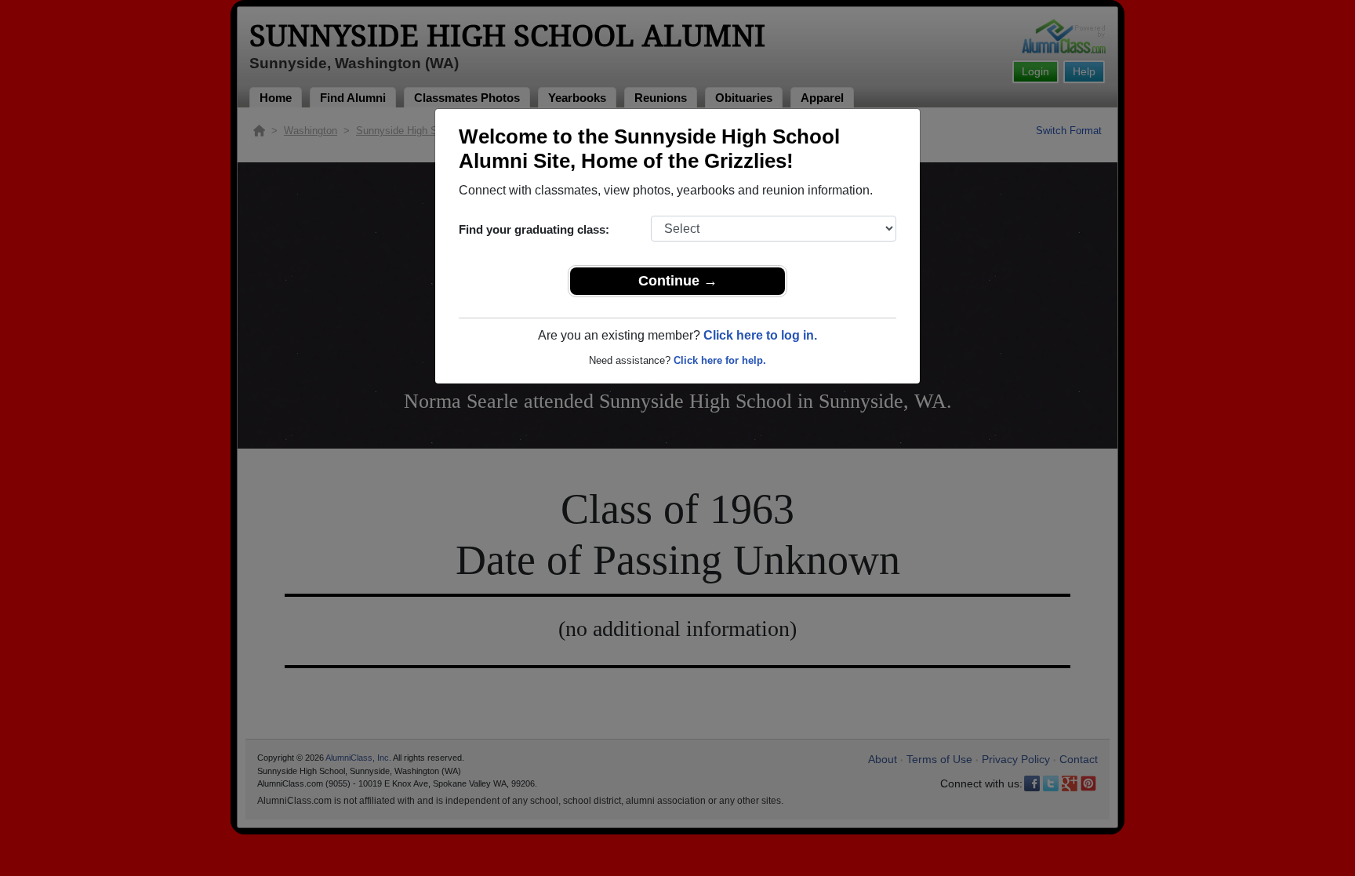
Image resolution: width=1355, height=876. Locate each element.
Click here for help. (720, 360)
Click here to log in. (760, 335)
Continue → (677, 281)
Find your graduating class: (534, 229)
